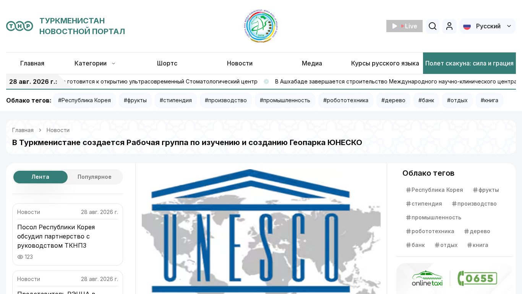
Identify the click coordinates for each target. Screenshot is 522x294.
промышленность (436, 217)
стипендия (427, 203)
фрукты (488, 189)
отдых (448, 245)
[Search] (432, 26)
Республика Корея (437, 189)
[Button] (449, 26)
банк (418, 245)
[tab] (40, 177)
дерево (480, 231)
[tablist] (67, 177)
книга (480, 245)
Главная (23, 130)
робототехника (433, 231)
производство (477, 203)
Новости (58, 130)
